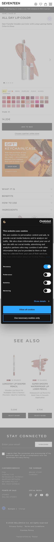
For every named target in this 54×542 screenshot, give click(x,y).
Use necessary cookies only (27, 318)
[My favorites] (40, 4)
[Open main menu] (50, 4)
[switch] (47, 275)
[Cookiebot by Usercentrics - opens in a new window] (39, 221)
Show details (40, 301)
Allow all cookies (27, 309)
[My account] (35, 4)
